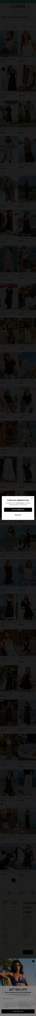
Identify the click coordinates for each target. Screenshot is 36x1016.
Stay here (18, 515)
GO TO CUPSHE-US (18, 510)
